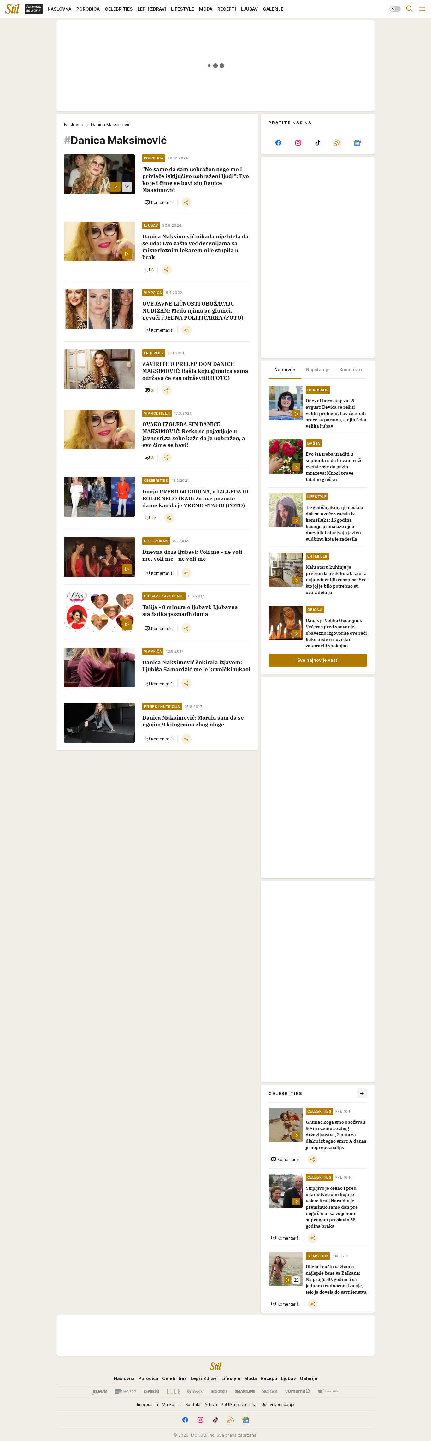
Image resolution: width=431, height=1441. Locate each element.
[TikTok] (318, 142)
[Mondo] (125, 1391)
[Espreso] (151, 1391)
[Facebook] (278, 142)
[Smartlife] (245, 1391)
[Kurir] (99, 1391)
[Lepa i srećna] (219, 1391)
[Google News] (357, 142)
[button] (159, 202)
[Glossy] (195, 1391)
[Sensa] (270, 1391)
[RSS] (337, 142)
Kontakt (193, 1404)
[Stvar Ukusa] (328, 1391)
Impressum (147, 1404)
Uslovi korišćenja (277, 1404)
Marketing (172, 1404)
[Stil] (12, 9)
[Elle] (173, 1391)
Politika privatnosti (239, 1404)
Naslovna (73, 124)
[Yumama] (297, 1391)
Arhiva (210, 1404)
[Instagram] (298, 142)
